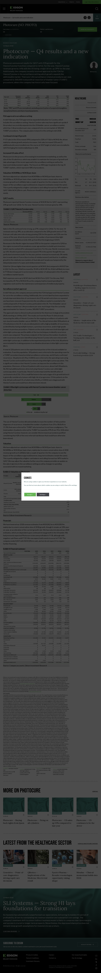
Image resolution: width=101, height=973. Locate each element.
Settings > (43, 494)
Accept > (30, 494)
